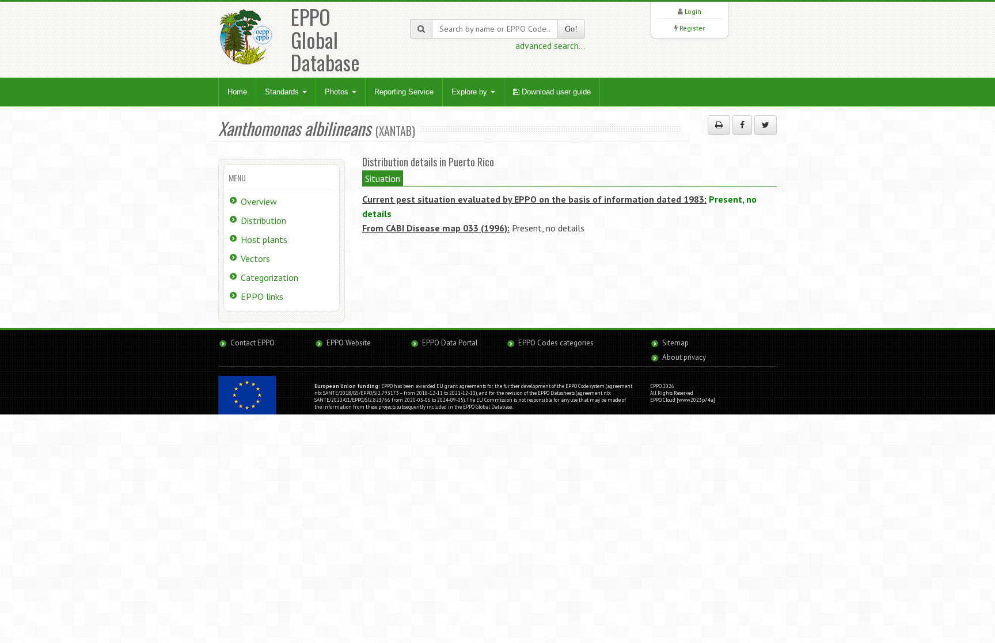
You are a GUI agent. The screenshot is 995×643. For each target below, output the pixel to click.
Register (692, 28)
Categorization (269, 277)
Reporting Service (404, 91)
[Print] (719, 125)
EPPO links (262, 296)
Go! (571, 28)
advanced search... (550, 45)
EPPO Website (348, 343)
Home (237, 91)
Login (693, 11)
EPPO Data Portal (450, 343)
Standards (283, 91)
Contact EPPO (252, 343)
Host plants (264, 239)
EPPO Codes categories (556, 343)
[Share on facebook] (742, 125)
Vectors (255, 258)
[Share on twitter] (765, 125)
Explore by (470, 91)
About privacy (684, 357)
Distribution (263, 220)
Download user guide (555, 91)
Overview (259, 201)
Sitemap (675, 343)
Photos (338, 91)
